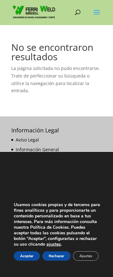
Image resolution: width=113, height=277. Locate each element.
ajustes (53, 244)
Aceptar (27, 255)
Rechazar (56, 255)
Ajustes (85, 255)
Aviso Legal (27, 140)
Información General (37, 149)
